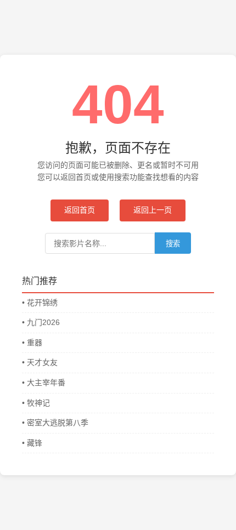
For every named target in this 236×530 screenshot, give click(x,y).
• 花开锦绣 (40, 302)
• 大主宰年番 (43, 382)
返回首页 (79, 210)
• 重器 (32, 342)
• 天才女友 (40, 362)
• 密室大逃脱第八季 (55, 422)
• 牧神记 (36, 402)
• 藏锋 (32, 442)
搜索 (173, 244)
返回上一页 (152, 210)
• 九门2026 (41, 322)
